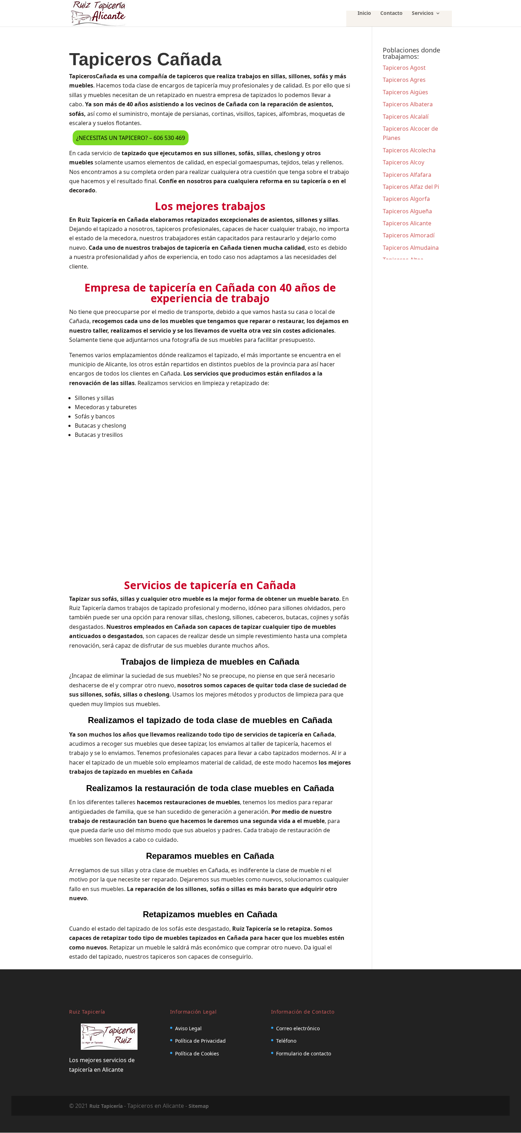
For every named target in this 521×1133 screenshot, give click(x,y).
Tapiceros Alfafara (407, 175)
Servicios (422, 13)
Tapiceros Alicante (407, 223)
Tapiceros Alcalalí (405, 116)
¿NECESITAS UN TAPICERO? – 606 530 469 (130, 138)
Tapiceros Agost (404, 68)
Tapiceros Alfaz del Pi (411, 187)
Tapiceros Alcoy (403, 162)
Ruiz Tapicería (106, 1106)
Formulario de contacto (303, 1053)
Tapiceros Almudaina (411, 248)
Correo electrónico (298, 1028)
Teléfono (286, 1040)
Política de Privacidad (200, 1040)
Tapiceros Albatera (408, 104)
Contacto (391, 13)
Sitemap (199, 1106)
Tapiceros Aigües (405, 92)
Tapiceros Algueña (407, 211)
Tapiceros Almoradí (409, 235)
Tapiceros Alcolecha (409, 150)
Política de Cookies (197, 1053)
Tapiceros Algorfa (406, 199)
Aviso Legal (188, 1028)
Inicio (364, 13)
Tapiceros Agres (404, 80)
